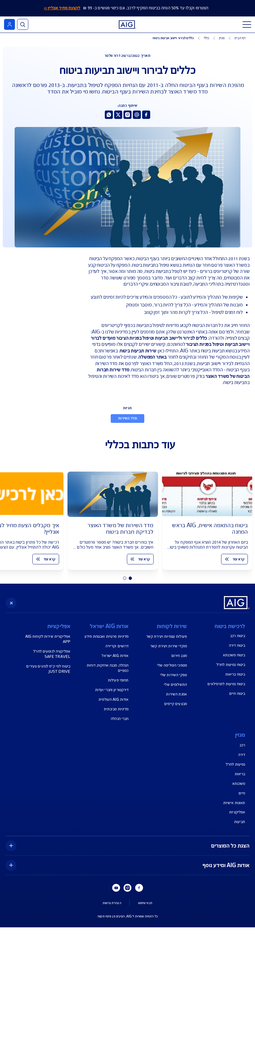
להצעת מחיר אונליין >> (62, 8)
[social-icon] (146, 115)
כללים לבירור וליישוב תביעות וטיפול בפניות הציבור (161, 338)
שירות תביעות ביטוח (138, 351)
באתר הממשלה (152, 357)
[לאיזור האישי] (9, 24)
